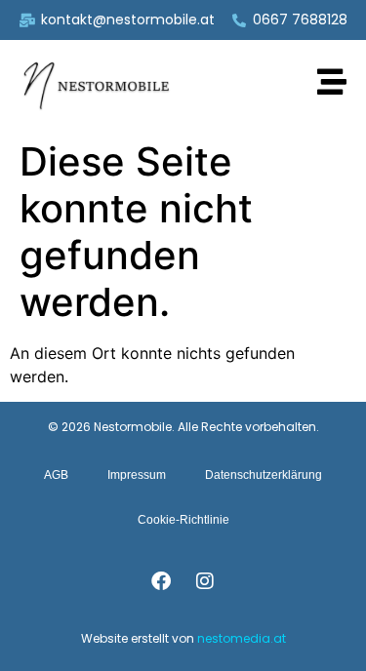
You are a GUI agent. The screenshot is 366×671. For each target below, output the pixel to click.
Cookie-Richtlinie (183, 520)
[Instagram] (204, 581)
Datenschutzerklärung (263, 475)
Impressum (136, 475)
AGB (56, 475)
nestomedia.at (241, 638)
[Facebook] (161, 581)
